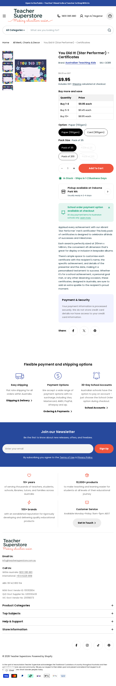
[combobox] (58, 30)
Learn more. (85, 217)
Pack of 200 (68, 156)
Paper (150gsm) (71, 132)
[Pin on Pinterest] (95, 330)
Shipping (76, 84)
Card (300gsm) (96, 132)
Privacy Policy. (85, 457)
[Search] (109, 30)
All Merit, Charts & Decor (26, 42)
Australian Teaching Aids (80, 62)
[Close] (109, 207)
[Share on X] (84, 330)
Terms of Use (67, 457)
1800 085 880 (25, 572)
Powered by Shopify (42, 656)
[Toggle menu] (4, 16)
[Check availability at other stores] (107, 191)
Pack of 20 (88, 148)
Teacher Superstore (20, 656)
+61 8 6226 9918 (24, 576)
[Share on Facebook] (73, 330)
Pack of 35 (67, 147)
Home (5, 42)
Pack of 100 (90, 157)
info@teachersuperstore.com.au (19, 560)
